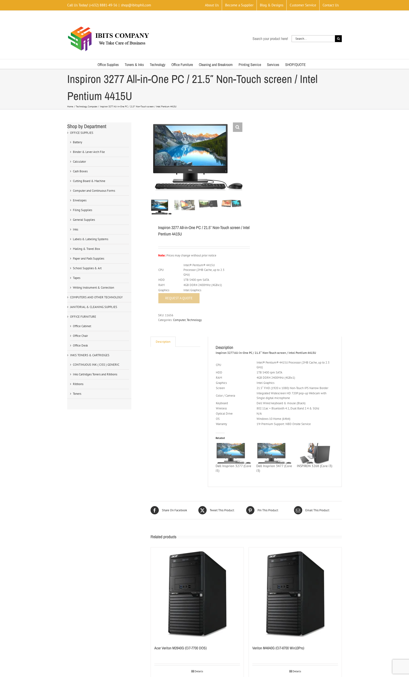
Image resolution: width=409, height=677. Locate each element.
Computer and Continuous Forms (94, 191)
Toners (77, 394)
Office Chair (80, 336)
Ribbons (78, 384)
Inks (75, 229)
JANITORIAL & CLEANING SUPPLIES (93, 307)
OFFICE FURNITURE (83, 317)
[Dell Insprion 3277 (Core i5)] (233, 453)
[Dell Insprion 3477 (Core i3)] (274, 453)
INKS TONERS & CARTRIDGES (89, 355)
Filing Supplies (82, 210)
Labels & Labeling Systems (90, 239)
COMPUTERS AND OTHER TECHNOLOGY (96, 297)
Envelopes (79, 200)
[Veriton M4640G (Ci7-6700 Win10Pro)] (295, 593)
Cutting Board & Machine (89, 181)
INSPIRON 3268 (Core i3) (314, 466)
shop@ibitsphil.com (136, 5)
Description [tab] (163, 342)
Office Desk (80, 345)
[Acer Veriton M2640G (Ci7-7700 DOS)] (197, 593)
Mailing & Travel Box (86, 249)
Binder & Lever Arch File (89, 152)
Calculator (79, 162)
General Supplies (84, 220)
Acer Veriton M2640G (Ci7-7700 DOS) (180, 648)
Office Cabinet (82, 326)
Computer (179, 320)
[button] (237, 127)
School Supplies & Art (87, 268)
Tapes (76, 278)
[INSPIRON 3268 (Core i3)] (315, 453)
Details (199, 671)
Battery (77, 142)
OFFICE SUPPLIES (81, 133)
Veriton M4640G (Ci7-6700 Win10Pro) (278, 648)
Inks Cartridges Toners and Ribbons (95, 374)
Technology (194, 320)
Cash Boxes (80, 171)
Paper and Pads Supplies (88, 258)
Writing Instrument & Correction (93, 288)
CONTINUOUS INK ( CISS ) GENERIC (96, 365)
